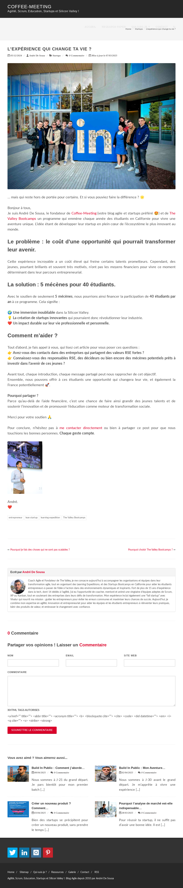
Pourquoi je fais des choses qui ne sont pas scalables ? (40, 550)
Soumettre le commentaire (32, 730)
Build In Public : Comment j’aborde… (58, 768)
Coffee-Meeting (29, 6)
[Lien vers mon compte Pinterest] (48, 853)
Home (11, 872)
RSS (97, 872)
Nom (10, 655)
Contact (161, 26)
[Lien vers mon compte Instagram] (36, 853)
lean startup (32, 518)
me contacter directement (81, 428)
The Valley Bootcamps (74, 518)
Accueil (90, 26)
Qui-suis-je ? (140, 26)
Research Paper (114, 26)
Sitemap (24, 872)
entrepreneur (15, 518)
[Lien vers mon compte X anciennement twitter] (13, 853)
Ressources (57, 872)
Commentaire (17, 672)
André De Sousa (37, 55)
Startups (57, 55)
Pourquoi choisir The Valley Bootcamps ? (150, 550)
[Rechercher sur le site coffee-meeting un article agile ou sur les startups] (174, 26)
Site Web (130, 655)
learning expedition (50, 518)
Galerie (72, 872)
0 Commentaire (76, 55)
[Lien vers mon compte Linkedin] (24, 853)
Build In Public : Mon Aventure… (142, 768)
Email (70, 655)
